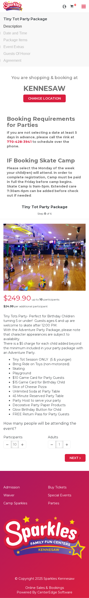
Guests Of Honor (16, 54)
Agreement (12, 60)
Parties (53, 503)
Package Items (15, 40)
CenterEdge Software (54, 592)
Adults (53, 437)
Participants (12, 437)
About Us (44, 510)
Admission (11, 487)
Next (74, 458)
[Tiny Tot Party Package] (44, 257)
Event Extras (13, 47)
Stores (44, 479)
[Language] (64, 6)
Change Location (44, 98)
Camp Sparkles (15, 503)
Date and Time (15, 33)
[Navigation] (83, 7)
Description (12, 26)
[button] (7, 444)
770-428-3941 (19, 142)
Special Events (59, 495)
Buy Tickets (57, 487)
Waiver (8, 495)
